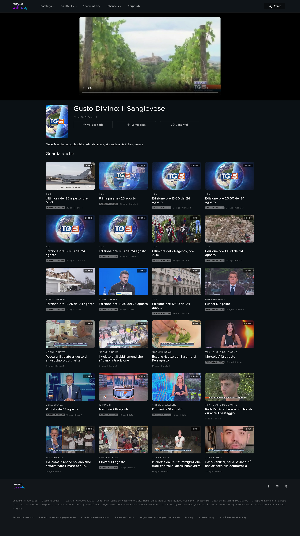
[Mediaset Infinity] (20, 6)
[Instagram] (277, 486)
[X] (286, 486)
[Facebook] (268, 486)
